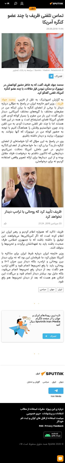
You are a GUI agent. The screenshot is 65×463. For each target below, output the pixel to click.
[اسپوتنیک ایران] (57, 5)
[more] (5, 223)
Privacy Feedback (54, 426)
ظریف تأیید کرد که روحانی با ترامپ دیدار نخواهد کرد (33, 214)
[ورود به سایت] (22, 3)
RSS (41, 426)
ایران (60, 290)
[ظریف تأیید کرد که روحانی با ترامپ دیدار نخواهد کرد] (32, 187)
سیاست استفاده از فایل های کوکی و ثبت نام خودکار (42, 420)
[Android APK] (52, 435)
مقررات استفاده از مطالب (32, 409)
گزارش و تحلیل (33, 382)
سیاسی (43, 290)
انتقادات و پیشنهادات (52, 413)
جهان (52, 290)
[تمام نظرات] (60, 458)
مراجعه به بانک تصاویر (22, 70)
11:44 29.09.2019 (55, 29)
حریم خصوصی (34, 413)
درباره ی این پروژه (54, 409)
